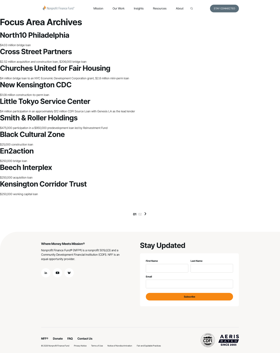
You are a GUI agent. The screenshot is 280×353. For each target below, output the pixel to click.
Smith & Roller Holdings (39, 117)
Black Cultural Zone (32, 134)
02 (140, 214)
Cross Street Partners (36, 51)
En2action (17, 151)
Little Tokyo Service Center (45, 101)
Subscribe (189, 296)
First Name (152, 260)
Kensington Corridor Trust (43, 184)
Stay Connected (224, 8)
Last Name (196, 260)
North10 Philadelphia (34, 35)
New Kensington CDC (36, 84)
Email (149, 276)
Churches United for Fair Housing (55, 68)
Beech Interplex (26, 167)
